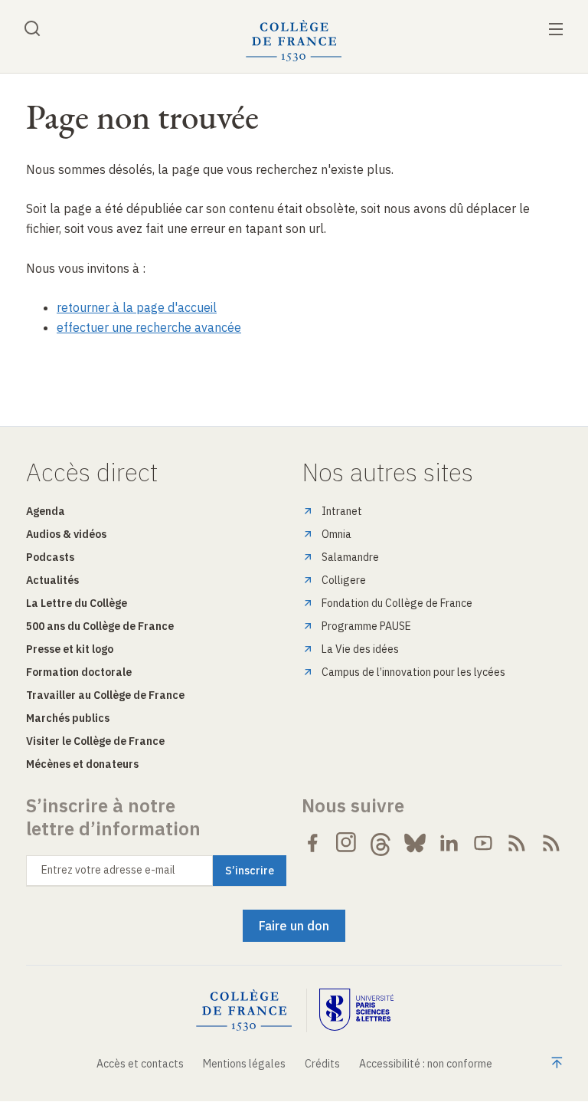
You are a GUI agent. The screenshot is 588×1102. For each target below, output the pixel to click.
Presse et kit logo (69, 649)
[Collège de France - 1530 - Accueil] (294, 41)
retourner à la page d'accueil (137, 307)
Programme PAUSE (366, 626)
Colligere (344, 580)
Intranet (342, 511)
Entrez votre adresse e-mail (108, 870)
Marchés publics (67, 718)
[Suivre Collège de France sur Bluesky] (415, 843)
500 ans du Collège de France (100, 626)
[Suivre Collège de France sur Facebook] (312, 843)
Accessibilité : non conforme (425, 1064)
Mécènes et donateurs (82, 764)
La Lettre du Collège (76, 603)
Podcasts (50, 557)
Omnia (336, 534)
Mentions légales (244, 1064)
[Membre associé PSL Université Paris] (356, 1010)
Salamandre (350, 557)
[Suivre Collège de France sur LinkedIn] (448, 843)
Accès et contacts (140, 1064)
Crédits (322, 1064)
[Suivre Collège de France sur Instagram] (347, 843)
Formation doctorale (79, 672)
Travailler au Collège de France (105, 695)
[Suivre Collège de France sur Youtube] (483, 843)
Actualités (52, 580)
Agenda (45, 511)
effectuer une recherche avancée (149, 327)
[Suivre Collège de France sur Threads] (380, 843)
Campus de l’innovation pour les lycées (413, 672)
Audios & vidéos (66, 534)
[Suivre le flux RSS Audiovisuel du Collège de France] (551, 843)
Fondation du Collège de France (397, 603)
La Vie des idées (360, 649)
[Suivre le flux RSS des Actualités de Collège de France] (517, 843)
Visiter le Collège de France (95, 741)
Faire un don (294, 925)
